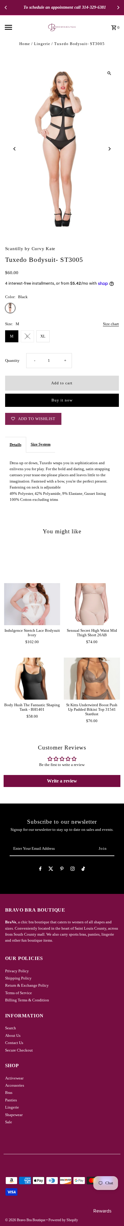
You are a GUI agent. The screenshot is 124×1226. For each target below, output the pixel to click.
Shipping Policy (18, 978)
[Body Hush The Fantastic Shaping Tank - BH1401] (32, 678)
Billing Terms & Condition (27, 1000)
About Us (12, 1036)
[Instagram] (72, 870)
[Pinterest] (62, 870)
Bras (8, 1093)
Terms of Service (18, 993)
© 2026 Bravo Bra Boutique (25, 1220)
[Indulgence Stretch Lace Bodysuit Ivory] (32, 604)
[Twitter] (50, 870)
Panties (11, 1100)
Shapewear (14, 1115)
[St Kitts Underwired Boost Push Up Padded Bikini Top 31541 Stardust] (92, 678)
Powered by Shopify (63, 1220)
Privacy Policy (17, 971)
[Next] (117, 7)
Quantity (12, 361)
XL (42, 336)
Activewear (14, 1078)
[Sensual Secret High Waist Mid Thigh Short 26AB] (92, 604)
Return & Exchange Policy (27, 985)
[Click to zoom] (109, 73)
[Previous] (6, 7)
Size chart (111, 324)
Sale (8, 1122)
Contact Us (14, 1043)
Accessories (14, 1085)
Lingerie (42, 44)
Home (24, 44)
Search (10, 1028)
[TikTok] (83, 870)
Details (15, 445)
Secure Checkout (19, 1050)
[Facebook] (40, 870)
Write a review (62, 780)
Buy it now (62, 400)
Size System (41, 444)
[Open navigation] (21, 27)
